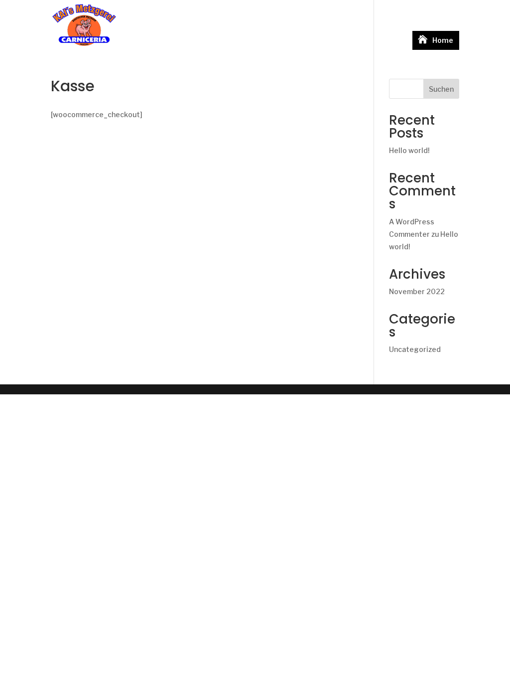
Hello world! (409, 150)
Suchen (441, 89)
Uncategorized (415, 349)
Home (442, 40)
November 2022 (417, 291)
